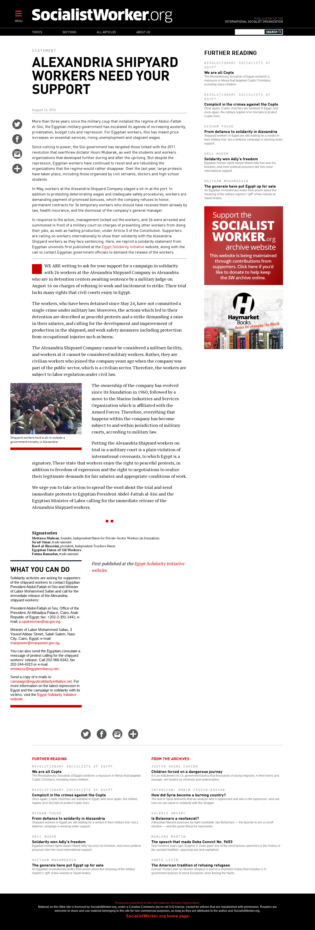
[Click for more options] (17, 172)
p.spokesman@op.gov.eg (39, 621)
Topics (37, 32)
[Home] (123, 15)
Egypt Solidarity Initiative (123, 246)
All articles (106, 32)
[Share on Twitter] (17, 127)
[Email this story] (17, 157)
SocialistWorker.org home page (157, 915)
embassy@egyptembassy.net (34, 669)
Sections (69, 32)
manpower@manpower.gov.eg (34, 643)
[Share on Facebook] (17, 142)
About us (143, 32)
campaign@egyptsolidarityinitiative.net (41, 681)
